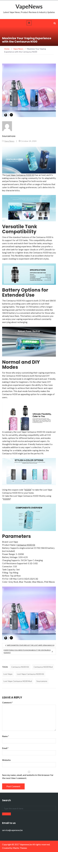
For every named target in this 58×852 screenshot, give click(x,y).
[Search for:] (29, 808)
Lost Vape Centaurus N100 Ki (20, 175)
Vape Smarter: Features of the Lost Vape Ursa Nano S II (30, 645)
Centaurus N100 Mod (43, 667)
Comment (7, 702)
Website (6, 760)
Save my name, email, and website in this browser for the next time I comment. (27, 776)
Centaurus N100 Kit (25, 545)
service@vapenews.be (12, 830)
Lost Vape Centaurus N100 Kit (30, 674)
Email (5, 748)
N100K (27, 489)
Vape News (9, 141)
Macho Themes (20, 848)
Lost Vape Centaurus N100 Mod (18, 681)
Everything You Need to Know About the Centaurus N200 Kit (27, 651)
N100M (6, 499)
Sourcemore (8, 136)
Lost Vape (8, 674)
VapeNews (29, 6)
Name (5, 736)
